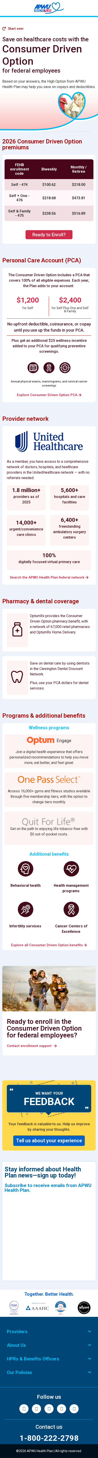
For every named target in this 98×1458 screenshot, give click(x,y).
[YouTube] (74, 1408)
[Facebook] (23, 1408)
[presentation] (49, 190)
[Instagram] (36, 1408)
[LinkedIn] (61, 1408)
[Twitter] (49, 1408)
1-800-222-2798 (49, 1438)
